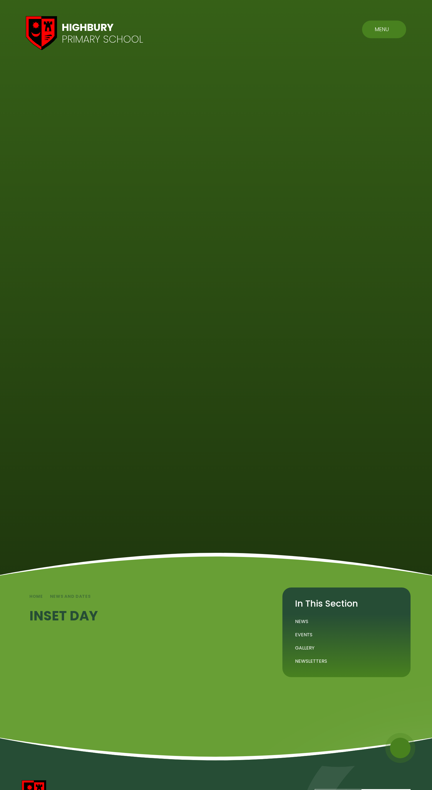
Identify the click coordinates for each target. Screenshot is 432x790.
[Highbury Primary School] (41, 33)
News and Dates (70, 596)
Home (36, 596)
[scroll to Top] (400, 748)
